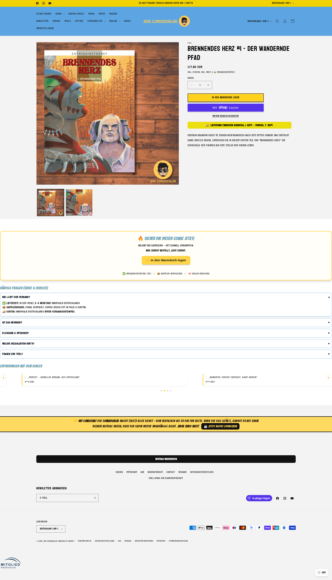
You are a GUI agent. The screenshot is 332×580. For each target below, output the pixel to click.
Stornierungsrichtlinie (178, 541)
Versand (182, 472)
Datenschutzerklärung (104, 541)
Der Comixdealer (50, 541)
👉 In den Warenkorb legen (166, 260)
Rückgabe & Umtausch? (15, 333)
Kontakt (171, 472)
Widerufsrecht (155, 472)
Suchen (119, 472)
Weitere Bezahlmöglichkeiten (226, 115)
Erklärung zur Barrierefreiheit (166, 478)
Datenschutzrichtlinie (202, 472)
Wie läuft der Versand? (16, 297)
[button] (59, 13)
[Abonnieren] (94, 498)
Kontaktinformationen (144, 541)
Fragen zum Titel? (12, 354)
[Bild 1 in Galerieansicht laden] (50, 202)
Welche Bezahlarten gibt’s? (18, 343)
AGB (142, 472)
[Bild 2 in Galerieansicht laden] (79, 202)
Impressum (131, 472)
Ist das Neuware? (12, 322)
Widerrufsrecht (84, 541)
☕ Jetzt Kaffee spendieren (220, 426)
